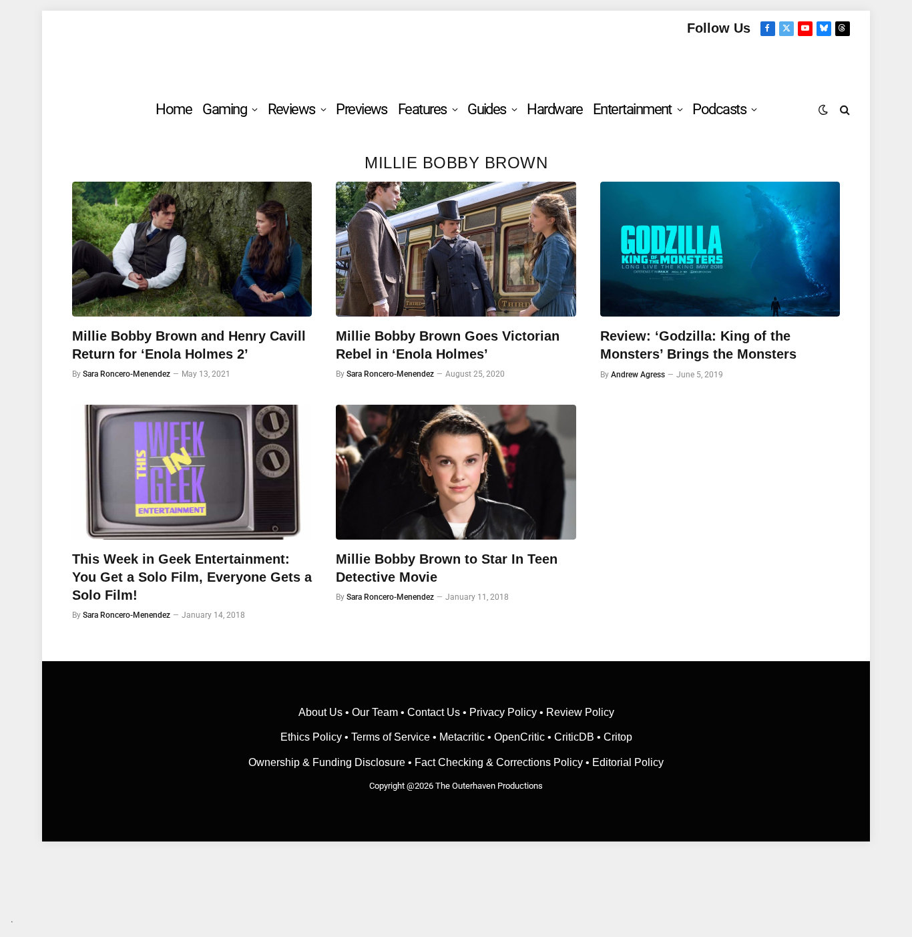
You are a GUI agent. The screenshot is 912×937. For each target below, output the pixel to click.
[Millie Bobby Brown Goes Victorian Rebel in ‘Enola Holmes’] (456, 249)
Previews (361, 109)
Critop (618, 737)
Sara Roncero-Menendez (126, 374)
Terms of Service (390, 737)
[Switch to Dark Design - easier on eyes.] (823, 109)
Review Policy (580, 712)
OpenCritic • (524, 737)
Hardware (554, 109)
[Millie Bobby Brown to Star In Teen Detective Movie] (456, 472)
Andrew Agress (638, 374)
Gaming (224, 109)
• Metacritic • (462, 737)
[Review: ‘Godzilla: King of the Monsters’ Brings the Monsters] (720, 249)
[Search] (843, 109)
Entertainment (632, 109)
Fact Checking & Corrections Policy (499, 762)
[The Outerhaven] (456, 62)
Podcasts (719, 109)
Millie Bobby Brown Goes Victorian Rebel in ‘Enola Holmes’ (447, 345)
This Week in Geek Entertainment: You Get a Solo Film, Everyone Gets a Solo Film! (192, 577)
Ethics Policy (312, 737)
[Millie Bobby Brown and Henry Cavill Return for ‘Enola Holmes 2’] (192, 249)
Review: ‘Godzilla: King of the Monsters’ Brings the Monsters (698, 345)
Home (174, 109)
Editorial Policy (628, 762)
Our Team (375, 712)
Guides (486, 109)
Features (422, 109)
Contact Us (433, 712)
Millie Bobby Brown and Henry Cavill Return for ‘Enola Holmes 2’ (189, 345)
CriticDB (574, 737)
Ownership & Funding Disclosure (328, 762)
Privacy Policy (503, 712)
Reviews (291, 109)
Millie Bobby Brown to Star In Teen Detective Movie (446, 568)
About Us (321, 712)
